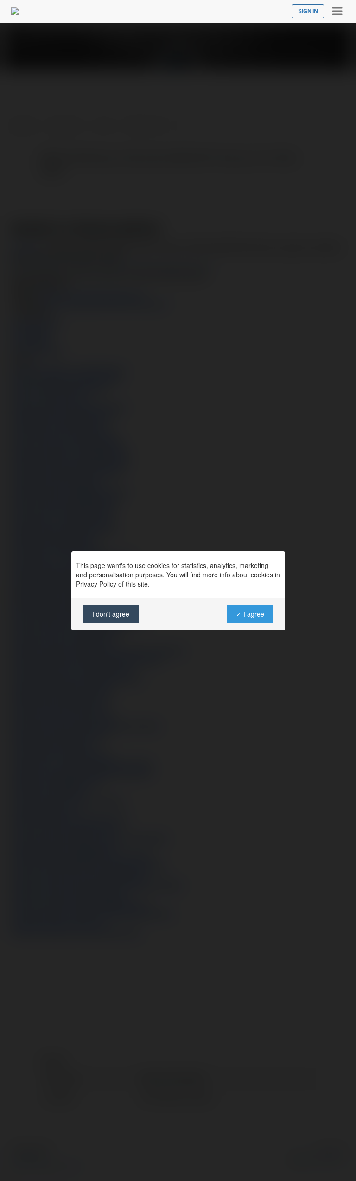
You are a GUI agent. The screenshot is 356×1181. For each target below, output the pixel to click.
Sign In (308, 11)
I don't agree (110, 614)
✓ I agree (249, 614)
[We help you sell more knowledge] (15, 11)
